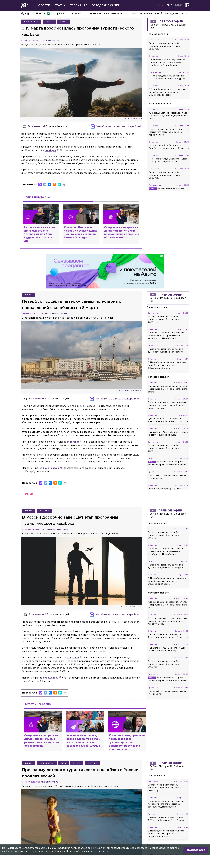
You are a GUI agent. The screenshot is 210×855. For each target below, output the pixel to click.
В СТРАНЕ (44, 510)
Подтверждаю (196, 849)
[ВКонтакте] (49, 184)
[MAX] (40, 184)
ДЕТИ (63, 763)
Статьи (60, 5)
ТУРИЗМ (49, 21)
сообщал (50, 151)
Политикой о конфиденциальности (87, 851)
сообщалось (50, 678)
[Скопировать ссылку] (64, 185)
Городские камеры (107, 5)
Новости (43, 5)
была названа (51, 468)
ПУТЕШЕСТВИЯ (31, 21)
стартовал (73, 442)
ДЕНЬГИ (63, 21)
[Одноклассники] (54, 184)
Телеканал (78, 5)
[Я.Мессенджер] (59, 184)
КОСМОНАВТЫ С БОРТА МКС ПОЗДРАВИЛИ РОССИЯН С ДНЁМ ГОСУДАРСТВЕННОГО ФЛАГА (138, 14)
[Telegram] (44, 184)
